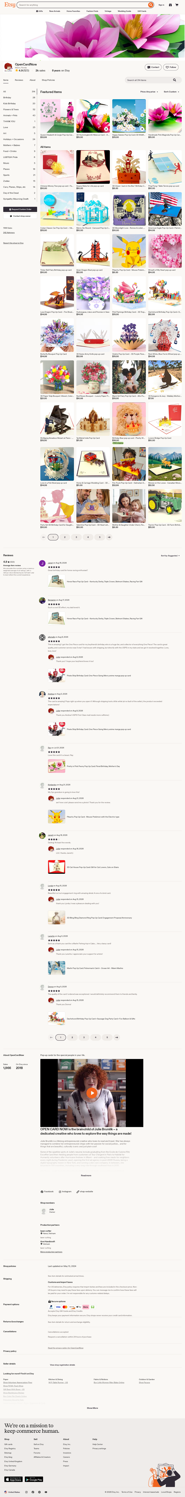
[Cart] (177, 5)
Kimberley (52, 785)
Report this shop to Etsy (13, 243)
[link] (43, 537)
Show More (92, 1408)
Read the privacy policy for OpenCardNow (65, 1348)
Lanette (51, 936)
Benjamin (52, 600)
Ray (49, 748)
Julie (58, 657)
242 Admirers (9, 232)
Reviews (19, 80)
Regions (177, 1492)
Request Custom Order (21, 209)
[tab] (20, 92)
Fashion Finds (92, 11)
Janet (50, 563)
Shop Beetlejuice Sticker (13, 1393)
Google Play (34, 1479)
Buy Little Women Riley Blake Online (109, 1382)
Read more (86, 1175)
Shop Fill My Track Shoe (13, 1386)
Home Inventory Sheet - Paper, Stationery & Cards (24, 1403)
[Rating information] (16, 70)
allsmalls (51, 637)
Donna (50, 987)
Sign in (161, 5)
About (32, 80)
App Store (13, 1479)
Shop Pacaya (144, 1382)
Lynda (50, 886)
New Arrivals (54, 11)
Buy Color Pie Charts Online (15, 1396)
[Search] (150, 5)
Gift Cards (142, 11)
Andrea (51, 694)
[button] (153, 67)
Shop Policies (48, 80)
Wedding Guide (124, 11)
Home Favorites (73, 11)
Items (5, 80)
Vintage (108, 11)
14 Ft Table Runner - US (58, 1382)
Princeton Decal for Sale (13, 1400)
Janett (50, 835)
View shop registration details (62, 1365)
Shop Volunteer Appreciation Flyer (17, 1382)
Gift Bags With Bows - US (14, 1389)
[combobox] (82, 5)
